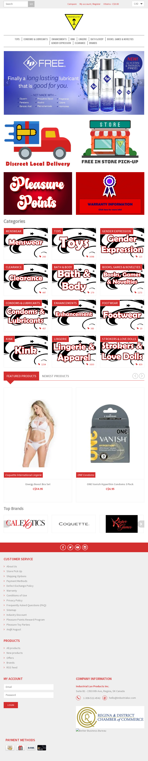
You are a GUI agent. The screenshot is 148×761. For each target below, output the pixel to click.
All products (13, 648)
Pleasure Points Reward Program (26, 619)
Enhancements (59, 39)
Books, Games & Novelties (120, 39)
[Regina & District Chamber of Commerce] (110, 717)
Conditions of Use (17, 595)
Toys (17, 39)
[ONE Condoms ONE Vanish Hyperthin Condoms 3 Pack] (110, 433)
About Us (12, 566)
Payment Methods (17, 581)
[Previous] (7, 82)
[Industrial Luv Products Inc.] (74, 21)
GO (31, 3)
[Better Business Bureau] (110, 730)
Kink (73, 39)
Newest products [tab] (55, 376)
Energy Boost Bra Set (37, 484)
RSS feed (12, 667)
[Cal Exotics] (26, 524)
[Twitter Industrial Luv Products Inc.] (70, 547)
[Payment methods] (10, 748)
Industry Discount (17, 615)
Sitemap (11, 610)
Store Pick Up (14, 571)
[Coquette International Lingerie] (74, 524)
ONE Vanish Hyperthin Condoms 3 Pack (110, 484)
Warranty (12, 590)
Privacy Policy (15, 600)
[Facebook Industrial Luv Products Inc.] (63, 547)
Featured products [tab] (21, 376)
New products (15, 653)
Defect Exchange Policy (20, 586)
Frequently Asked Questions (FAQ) (26, 605)
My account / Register (90, 3)
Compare (72, 3)
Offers (10, 658)
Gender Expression (61, 43)
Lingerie (83, 39)
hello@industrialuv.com (122, 698)
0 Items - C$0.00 (111, 3)
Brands (93, 43)
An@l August (14, 629)
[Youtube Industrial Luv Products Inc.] (78, 547)
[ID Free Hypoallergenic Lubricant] (74, 83)
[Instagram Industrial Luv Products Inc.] (85, 547)
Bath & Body (97, 39)
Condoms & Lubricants (36, 39)
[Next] (140, 82)
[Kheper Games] (122, 524)
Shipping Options (16, 576)
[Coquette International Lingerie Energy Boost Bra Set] (38, 433)
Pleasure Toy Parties (18, 624)
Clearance (80, 43)
